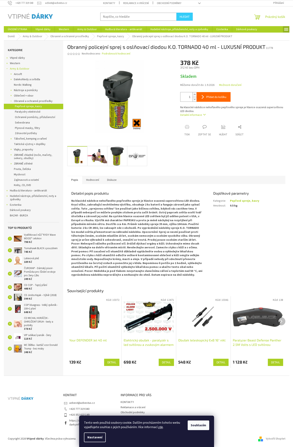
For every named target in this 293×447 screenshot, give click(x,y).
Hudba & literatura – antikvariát (28, 191)
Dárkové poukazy (20, 210)
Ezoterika (15, 205)
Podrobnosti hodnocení (116, 54)
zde (160, 427)
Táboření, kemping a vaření (30, 139)
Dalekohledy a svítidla (27, 79)
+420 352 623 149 (79, 415)
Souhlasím (198, 425)
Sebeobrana (22, 123)
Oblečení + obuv (23, 96)
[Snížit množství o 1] (195, 99)
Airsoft (18, 74)
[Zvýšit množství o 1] (195, 94)
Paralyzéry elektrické (27, 112)
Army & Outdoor (19, 69)
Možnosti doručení (230, 85)
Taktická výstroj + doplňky (30, 144)
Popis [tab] (74, 180)
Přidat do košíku (216, 97)
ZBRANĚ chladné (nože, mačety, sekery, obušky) (33, 156)
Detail (111, 362)
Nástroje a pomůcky (26, 90)
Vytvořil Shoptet (275, 439)
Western (15, 63)
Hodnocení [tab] (92, 180)
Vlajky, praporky (23, 150)
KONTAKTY (109, 3)
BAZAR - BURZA (19, 216)
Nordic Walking (23, 85)
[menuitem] (17, 29)
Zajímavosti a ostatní (26, 180)
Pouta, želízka (22, 169)
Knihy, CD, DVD (22, 185)
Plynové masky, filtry (27, 128)
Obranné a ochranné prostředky (33, 101)
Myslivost (19, 175)
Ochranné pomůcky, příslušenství (35, 117)
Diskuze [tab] (112, 180)
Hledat (184, 16)
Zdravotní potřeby (26, 133)
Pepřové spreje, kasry (28, 106)
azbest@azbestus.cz (82, 403)
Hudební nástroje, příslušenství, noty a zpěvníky (33, 197)
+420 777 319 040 (79, 409)
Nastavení (94, 437)
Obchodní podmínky (169, 3)
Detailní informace (191, 115)
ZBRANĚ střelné (23, 164)
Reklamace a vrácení (136, 3)
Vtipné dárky (17, 58)
